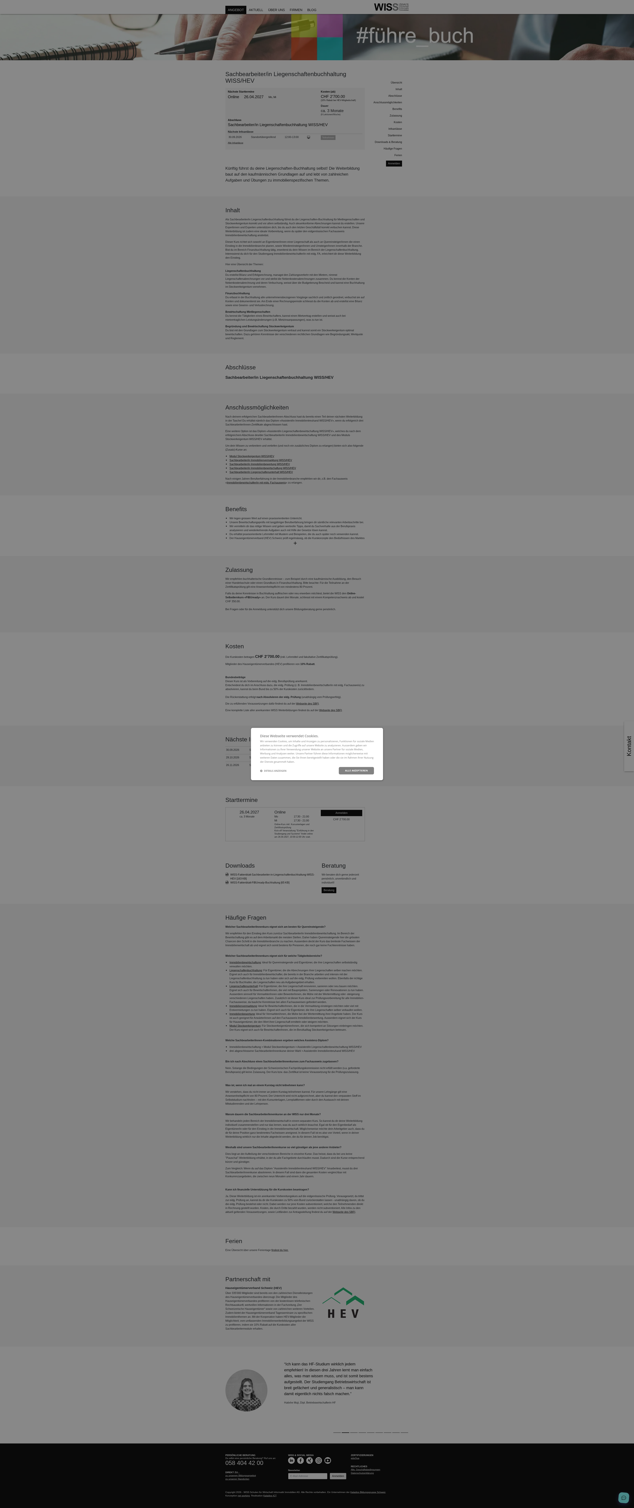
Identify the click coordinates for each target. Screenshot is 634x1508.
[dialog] (317, 754)
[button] (273, 771)
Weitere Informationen (308, 761)
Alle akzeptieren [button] (356, 770)
